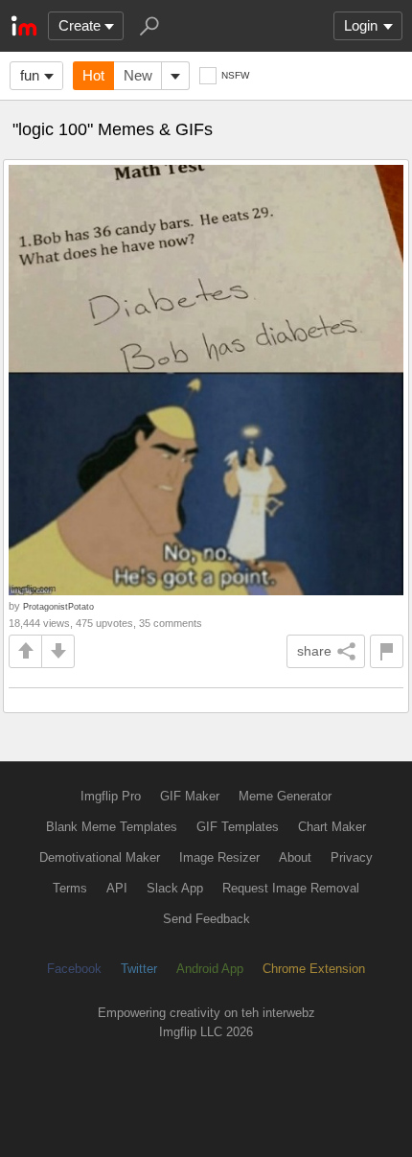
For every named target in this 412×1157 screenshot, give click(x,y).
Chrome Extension (314, 968)
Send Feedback (206, 919)
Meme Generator (285, 796)
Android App (209, 968)
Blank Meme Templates (111, 827)
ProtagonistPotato (58, 606)
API (116, 888)
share (314, 651)
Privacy (352, 857)
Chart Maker (332, 827)
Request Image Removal (290, 888)
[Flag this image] (386, 651)
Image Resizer (219, 857)
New (138, 75)
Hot (93, 75)
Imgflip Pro (110, 796)
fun (29, 75)
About (295, 857)
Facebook (74, 968)
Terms (70, 888)
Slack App (175, 888)
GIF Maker (189, 796)
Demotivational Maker (99, 857)
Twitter (139, 968)
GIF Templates (237, 827)
